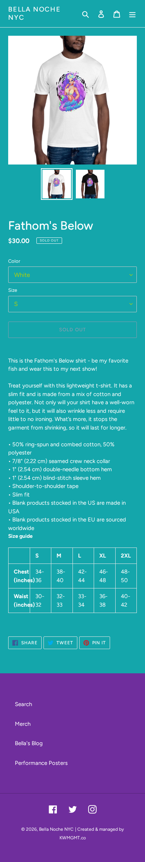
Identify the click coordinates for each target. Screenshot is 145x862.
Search (23, 704)
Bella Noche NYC (34, 14)
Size (12, 290)
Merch (22, 724)
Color (14, 261)
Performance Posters (41, 763)
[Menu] (132, 14)
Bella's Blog (29, 743)
